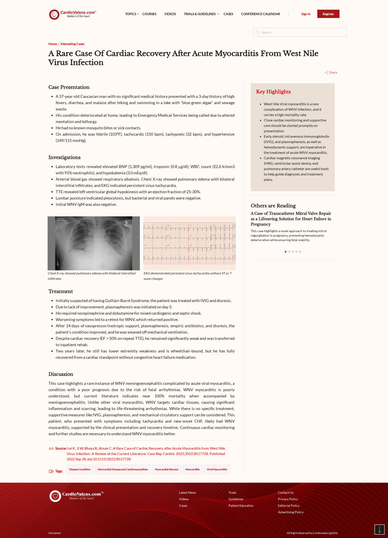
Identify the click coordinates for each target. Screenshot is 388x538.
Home (52, 44)
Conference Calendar (260, 14)
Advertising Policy (291, 512)
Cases (228, 14)
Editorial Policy (289, 505)
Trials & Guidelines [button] (200, 14)
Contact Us (285, 492)
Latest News (187, 492)
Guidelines (236, 499)
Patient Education (241, 505)
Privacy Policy (288, 499)
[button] (288, 13)
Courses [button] (149, 14)
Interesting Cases (72, 44)
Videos (170, 14)
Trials (232, 492)
